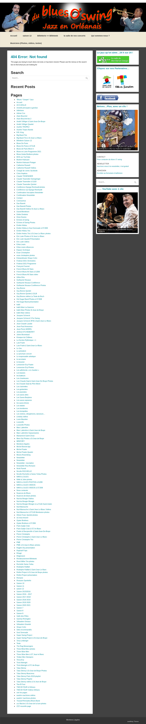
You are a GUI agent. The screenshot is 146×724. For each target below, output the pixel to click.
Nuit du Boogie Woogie (25, 501)
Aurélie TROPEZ (23, 127)
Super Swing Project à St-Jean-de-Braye (32, 638)
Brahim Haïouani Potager (26, 162)
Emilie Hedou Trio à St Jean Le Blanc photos (34, 233)
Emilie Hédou (22, 225)
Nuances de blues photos (26, 496)
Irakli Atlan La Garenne (25, 307)
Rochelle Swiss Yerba (25, 564)
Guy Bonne (21, 288)
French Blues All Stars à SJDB (28, 272)
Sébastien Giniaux (24, 621)
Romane (20, 578)
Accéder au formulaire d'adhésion (109, 173)
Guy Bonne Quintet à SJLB (27, 294)
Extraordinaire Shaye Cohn (27, 258)
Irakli (18, 304)
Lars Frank (21, 343)
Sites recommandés (24, 630)
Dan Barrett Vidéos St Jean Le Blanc (30, 209)
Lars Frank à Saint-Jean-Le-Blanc (29, 345)
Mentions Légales (73, 720)
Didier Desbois (22, 214)
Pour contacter (109, 159)
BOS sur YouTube (23, 157)
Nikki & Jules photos (24, 479)
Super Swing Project (24, 635)
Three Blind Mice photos (26, 649)
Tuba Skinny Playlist (24, 679)
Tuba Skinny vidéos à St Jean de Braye (31, 682)
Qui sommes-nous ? (100, 36)
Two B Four (21, 684)
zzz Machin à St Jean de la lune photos (31, 703)
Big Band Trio (22, 135)
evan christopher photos (26, 255)
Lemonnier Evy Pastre (25, 365)
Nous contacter (22, 490)
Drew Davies (21, 217)
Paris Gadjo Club (23, 526)
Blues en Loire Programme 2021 (29, 151)
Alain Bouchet (22, 116)
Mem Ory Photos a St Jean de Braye (30, 438)
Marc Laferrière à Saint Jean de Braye (31, 430)
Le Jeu (19, 348)
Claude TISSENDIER (25, 176)
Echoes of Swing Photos (26, 222)
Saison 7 (20, 608)
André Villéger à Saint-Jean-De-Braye (31, 121)
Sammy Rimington (24, 619)
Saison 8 (20, 611)
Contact (19, 198)
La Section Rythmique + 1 (26, 340)
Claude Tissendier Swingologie (28, 179)
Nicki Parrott (21, 468)
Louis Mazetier (22, 419)
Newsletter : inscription (25, 463)
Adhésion (20, 110)
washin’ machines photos (26, 698)
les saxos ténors (23, 403)
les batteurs (21, 376)
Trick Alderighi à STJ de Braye (28, 665)
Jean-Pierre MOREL (24, 329)
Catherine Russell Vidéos (26, 168)
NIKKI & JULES (23, 477)
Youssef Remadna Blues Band (28, 701)
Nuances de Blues (24, 493)
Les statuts (21, 406)
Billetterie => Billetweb (47, 36)
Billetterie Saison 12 (24, 140)
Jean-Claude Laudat (24, 324)
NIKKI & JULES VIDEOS (26, 485)
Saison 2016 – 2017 (24, 594)
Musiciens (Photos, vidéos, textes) (26, 43)
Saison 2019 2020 (23, 602)
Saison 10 (20, 583)
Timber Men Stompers (25, 657)
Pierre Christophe (23, 534)
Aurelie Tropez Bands (25, 130)
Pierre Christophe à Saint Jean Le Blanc (32, 537)
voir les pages (22, 692)
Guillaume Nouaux (24, 280)
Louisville (20, 422)
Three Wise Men (23, 652)
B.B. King (20, 132)
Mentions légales (23, 444)
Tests (19, 643)
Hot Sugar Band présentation (28, 302)
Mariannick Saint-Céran (26, 436)
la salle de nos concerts (74, 36)
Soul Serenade (22, 632)
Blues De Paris (22, 143)
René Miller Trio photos (25, 561)
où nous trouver (22, 518)
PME (18, 542)
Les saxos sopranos (24, 400)
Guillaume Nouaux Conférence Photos (31, 285)
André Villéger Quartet (25, 124)
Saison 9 (20, 613)
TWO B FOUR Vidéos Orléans (28, 690)
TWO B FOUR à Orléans (26, 687)
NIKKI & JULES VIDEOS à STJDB (30, 488)
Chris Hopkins (22, 173)
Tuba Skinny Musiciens (25, 673)
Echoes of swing (23, 220)
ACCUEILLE (21, 105)
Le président (21, 351)
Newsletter (21, 458)
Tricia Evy (20, 660)
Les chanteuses (23, 378)
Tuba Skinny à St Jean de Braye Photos (32, 671)
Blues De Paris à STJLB (26, 146)
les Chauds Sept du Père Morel (28, 384)
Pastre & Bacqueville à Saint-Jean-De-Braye (33, 531)
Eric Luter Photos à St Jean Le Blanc (30, 236)
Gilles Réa (21, 277)
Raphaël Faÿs (22, 550)
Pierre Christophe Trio (25, 539)
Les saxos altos (22, 395)
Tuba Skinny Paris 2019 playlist (29, 676)
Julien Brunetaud (23, 334)
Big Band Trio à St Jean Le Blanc (29, 138)
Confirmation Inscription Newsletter (30, 192)
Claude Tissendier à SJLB (26, 181)
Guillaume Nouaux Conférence (28, 283)
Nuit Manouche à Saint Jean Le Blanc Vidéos (34, 509)
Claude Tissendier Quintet (26, 184)
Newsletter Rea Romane (26, 466)
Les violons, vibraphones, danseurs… (31, 414)
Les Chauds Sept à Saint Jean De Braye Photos (35, 381)
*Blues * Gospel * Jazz (25, 100)
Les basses (21, 373)
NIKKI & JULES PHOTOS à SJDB (30, 482)
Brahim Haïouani (23, 160)
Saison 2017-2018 (24, 597)
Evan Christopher (23, 253)
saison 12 (27, 36)
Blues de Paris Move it (25, 149)
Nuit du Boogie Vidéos (25, 498)
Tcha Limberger (22, 641)
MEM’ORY (21, 441)
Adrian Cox (21, 113)
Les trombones (22, 408)
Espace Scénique (23, 250)
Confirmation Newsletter (26, 195)
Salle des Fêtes (22, 616)
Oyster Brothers (22, 520)
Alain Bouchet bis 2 (24, 119)
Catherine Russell (23, 165)
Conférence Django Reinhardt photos (31, 187)
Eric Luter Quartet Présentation (28, 239)
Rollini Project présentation (27, 575)
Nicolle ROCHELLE (24, 471)
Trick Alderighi (22, 662)
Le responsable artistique (26, 356)
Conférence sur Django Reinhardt (29, 190)
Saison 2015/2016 (23, 591)
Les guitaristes (22, 389)
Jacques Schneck (23, 315)
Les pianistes (22, 392)
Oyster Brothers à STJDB (26, 523)
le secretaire (21, 359)
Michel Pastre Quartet (25, 452)
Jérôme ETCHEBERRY (26, 332)
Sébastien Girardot (24, 624)
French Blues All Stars (25, 269)
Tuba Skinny (21, 668)
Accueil (13, 36)
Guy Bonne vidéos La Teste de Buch (30, 296)
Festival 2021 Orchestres (26, 261)
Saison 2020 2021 (23, 605)
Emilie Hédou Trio (23, 231)
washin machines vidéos (26, 695)
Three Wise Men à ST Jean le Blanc (30, 654)
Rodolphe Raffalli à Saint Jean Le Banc (31, 570)
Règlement (21, 556)
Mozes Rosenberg (23, 455)
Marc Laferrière (22, 427)
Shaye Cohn (21, 627)
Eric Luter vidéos (23, 242)
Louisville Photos (23, 425)
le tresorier (21, 362)
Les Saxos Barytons (24, 397)
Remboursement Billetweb (27, 559)
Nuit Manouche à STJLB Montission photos (33, 512)
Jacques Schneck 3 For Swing (28, 318)
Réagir (19, 553)
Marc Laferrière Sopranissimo (28, 433)
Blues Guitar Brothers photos (27, 154)
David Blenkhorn (23, 212)
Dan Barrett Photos (24, 206)
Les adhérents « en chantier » (28, 370)
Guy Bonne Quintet (24, 291)
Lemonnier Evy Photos (25, 367)
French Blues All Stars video (27, 274)
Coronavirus (21, 201)
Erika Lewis (21, 244)
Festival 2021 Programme (26, 264)
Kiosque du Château (24, 337)
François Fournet (23, 266)
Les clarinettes (22, 386)
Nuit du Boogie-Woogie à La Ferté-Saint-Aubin (34, 504)
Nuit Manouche (22, 507)
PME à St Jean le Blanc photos (28, 545)
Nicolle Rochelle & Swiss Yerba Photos (31, 474)
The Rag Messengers (25, 646)
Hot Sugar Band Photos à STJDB (29, 299)
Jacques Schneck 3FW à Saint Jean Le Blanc (34, 321)
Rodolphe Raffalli (23, 567)
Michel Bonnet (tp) (23, 447)
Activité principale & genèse (27, 108)
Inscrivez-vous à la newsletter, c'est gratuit (113, 166)
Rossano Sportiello (24, 580)
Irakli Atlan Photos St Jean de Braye (30, 310)
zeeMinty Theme (133, 721)
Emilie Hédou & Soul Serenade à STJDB (32, 228)
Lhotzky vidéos (22, 417)
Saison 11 (20, 586)
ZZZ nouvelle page (24, 706)
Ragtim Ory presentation (26, 548)
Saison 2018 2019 (23, 600)
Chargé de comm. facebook (27, 171)
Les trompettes (22, 411)
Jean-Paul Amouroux (24, 326)
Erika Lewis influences (25, 247)
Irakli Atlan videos (23, 313)
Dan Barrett (21, 203)
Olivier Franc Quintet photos (27, 515)
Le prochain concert (24, 354)
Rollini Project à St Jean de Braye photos (32, 572)
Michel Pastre (22, 449)
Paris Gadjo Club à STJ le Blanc (29, 529)
